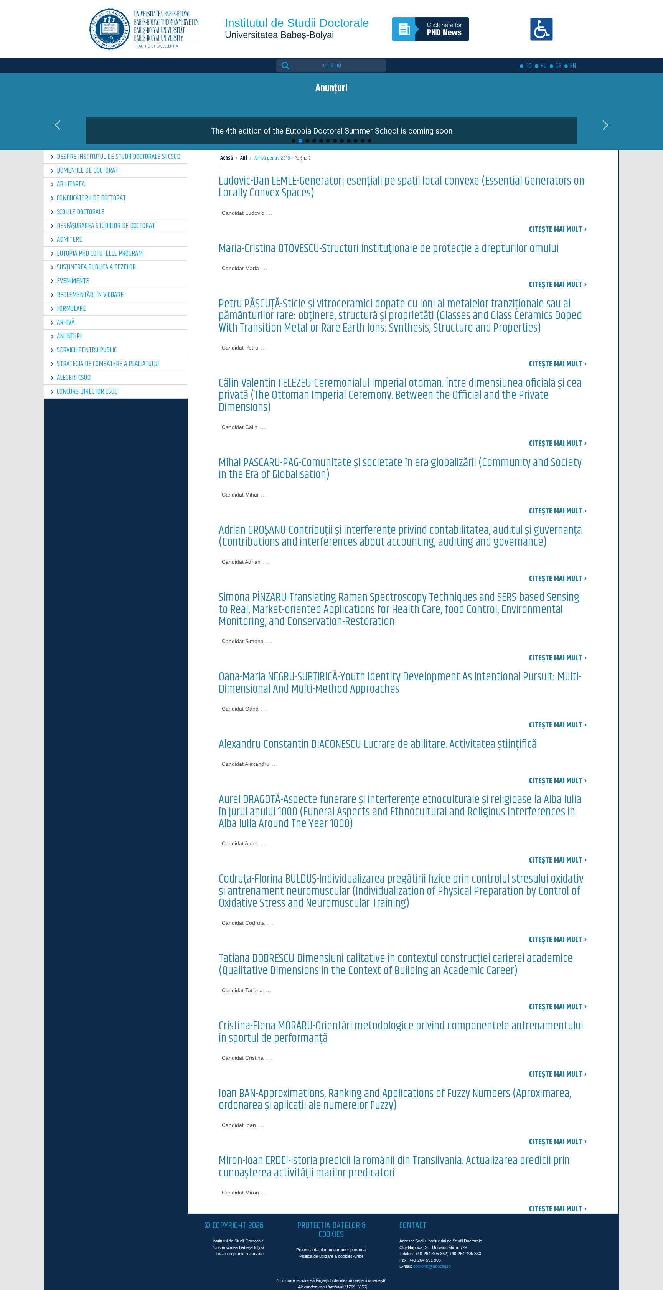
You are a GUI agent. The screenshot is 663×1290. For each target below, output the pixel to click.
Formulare (71, 308)
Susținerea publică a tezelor (96, 267)
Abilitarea (71, 184)
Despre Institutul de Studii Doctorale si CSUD (118, 156)
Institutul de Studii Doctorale (297, 22)
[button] (331, 125)
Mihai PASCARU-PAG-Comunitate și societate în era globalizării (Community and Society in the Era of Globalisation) (400, 469)
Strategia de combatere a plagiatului (108, 364)
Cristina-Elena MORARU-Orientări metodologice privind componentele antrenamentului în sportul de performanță (401, 1032)
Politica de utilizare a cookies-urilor (331, 1256)
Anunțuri (69, 336)
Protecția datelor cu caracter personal (331, 1249)
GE (558, 66)
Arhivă (65, 322)
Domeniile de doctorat (87, 170)
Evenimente (73, 281)
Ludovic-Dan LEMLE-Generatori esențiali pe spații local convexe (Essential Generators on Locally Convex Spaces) (401, 187)
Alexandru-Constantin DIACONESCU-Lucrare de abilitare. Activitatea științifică (378, 744)
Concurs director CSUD (87, 391)
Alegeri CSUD (74, 377)
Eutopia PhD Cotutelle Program (100, 253)
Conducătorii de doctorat (91, 198)
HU (544, 66)
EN (573, 66)
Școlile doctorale (80, 212)
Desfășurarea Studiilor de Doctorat (106, 225)
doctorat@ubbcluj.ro (432, 1266)
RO (529, 66)
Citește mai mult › (558, 230)
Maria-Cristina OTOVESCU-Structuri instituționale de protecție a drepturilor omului (389, 248)
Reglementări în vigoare (90, 294)
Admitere (69, 239)
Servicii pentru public (87, 350)
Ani (243, 158)
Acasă (226, 158)
